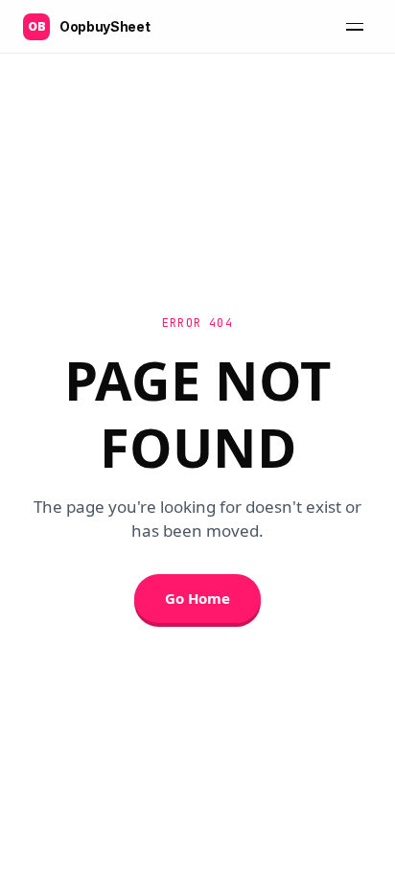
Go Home (197, 598)
